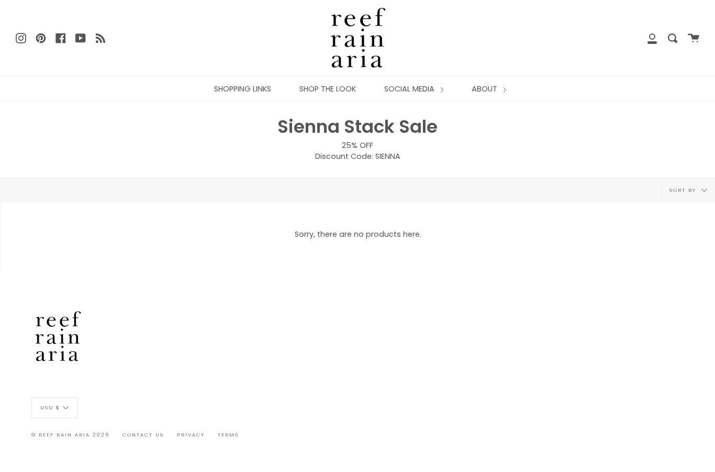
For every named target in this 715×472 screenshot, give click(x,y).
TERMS (228, 434)
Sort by (684, 190)
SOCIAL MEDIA (410, 89)
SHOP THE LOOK (327, 89)
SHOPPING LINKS (242, 89)
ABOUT (485, 89)
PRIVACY (191, 434)
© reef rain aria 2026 (70, 434)
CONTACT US (143, 434)
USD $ (50, 407)
